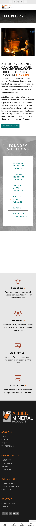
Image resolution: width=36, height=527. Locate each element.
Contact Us (7, 490)
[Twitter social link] (14, 1)
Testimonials (7, 446)
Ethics (4, 443)
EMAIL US (5, 507)
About (4, 436)
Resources (6, 469)
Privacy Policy (8, 483)
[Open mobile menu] (34, 7)
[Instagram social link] (18, 1)
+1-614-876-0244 (8, 503)
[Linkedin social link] (25, 1)
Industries (6, 463)
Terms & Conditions (11, 486)
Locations (6, 466)
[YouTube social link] (21, 1)
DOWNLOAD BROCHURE (10, 126)
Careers (5, 440)
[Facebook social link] (10, 1)
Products (6, 460)
